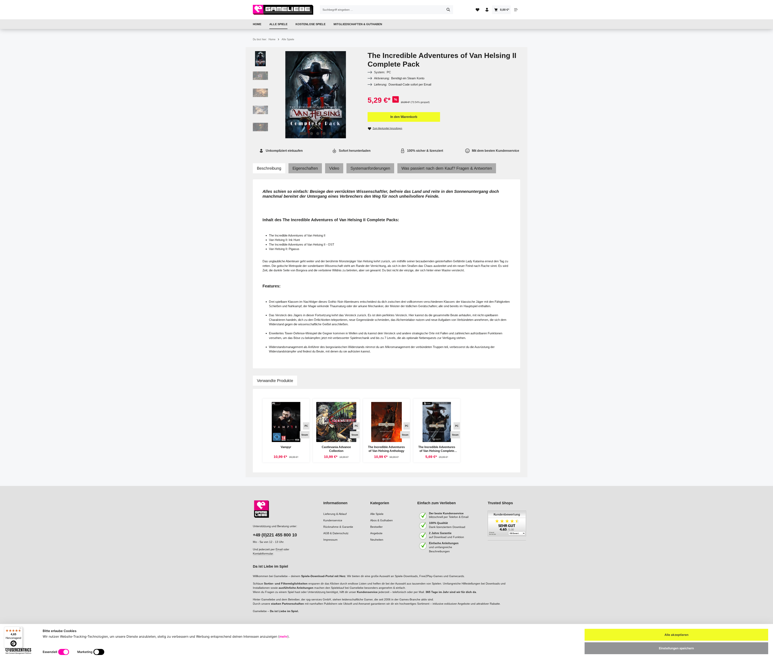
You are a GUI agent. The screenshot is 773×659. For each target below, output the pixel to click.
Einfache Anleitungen (444, 543)
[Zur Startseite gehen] (283, 9)
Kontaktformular (263, 553)
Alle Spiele (376, 513)
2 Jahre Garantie (440, 533)
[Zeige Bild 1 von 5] (303, 133)
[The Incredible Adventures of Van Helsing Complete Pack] (437, 422)
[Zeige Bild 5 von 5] (330, 133)
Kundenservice (332, 520)
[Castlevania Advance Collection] (336, 422)
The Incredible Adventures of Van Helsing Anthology (386, 448)
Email (279, 549)
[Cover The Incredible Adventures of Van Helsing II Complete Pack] (315, 94)
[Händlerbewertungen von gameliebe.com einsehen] (507, 525)
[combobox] (382, 9)
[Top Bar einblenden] (516, 9)
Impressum (330, 539)
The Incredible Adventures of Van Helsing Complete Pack (436, 449)
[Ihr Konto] (487, 9)
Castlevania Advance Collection (336, 448)
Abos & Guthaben (381, 520)
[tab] (269, 168)
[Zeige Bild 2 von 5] (311, 133)
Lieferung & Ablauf (335, 513)
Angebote (376, 533)
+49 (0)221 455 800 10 (275, 534)
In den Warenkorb (403, 117)
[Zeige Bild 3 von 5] (317, 133)
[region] (306, 94)
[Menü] (20, 629)
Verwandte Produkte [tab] (275, 380)
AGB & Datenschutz (335, 533)
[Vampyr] (286, 422)
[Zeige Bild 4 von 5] (324, 133)
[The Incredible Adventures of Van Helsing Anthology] (386, 422)
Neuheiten (376, 539)
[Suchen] (448, 9)
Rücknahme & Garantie (338, 526)
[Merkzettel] (477, 9)
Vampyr (286, 447)
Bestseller (376, 526)
